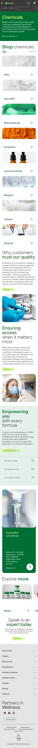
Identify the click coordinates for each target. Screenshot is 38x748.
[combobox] (24, 8)
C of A (5, 8)
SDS (12, 8)
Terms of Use (18, 731)
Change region (11, 719)
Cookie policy (25, 727)
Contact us (17, 638)
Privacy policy (11, 727)
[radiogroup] (7, 8)
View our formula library (11, 450)
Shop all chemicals (8, 36)
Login (28, 3)
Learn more (8, 289)
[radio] (2, 8)
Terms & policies (9, 729)
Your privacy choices (26, 729)
